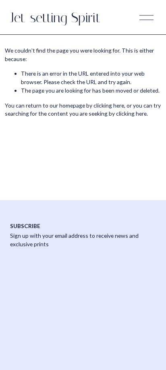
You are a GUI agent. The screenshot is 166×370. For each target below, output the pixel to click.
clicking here (108, 105)
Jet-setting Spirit (55, 17)
